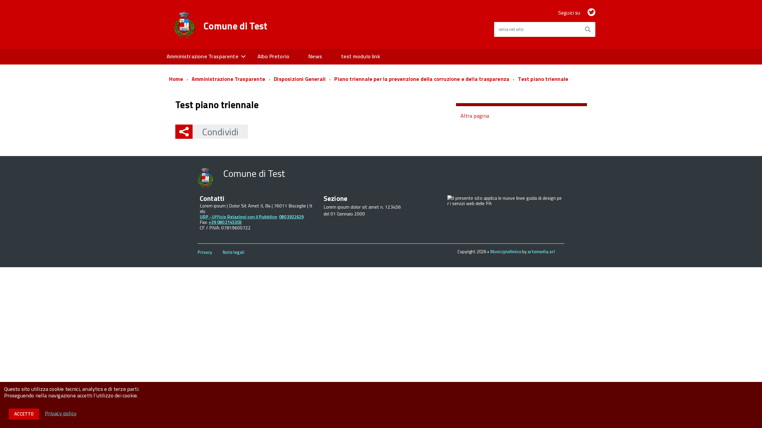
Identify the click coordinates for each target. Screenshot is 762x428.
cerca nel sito (511, 29)
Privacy (205, 252)
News (315, 56)
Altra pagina (474, 116)
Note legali (233, 252)
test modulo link (360, 56)
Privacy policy (61, 413)
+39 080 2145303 (225, 222)
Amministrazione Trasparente (202, 56)
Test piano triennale (543, 79)
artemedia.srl (541, 251)
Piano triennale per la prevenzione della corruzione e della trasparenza (421, 79)
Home (176, 79)
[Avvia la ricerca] (587, 29)
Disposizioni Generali (300, 79)
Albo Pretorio (273, 56)
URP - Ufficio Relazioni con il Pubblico (238, 216)
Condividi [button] (220, 132)
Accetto (24, 413)
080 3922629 (291, 216)
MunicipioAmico (505, 251)
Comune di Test (235, 26)
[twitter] (591, 13)
